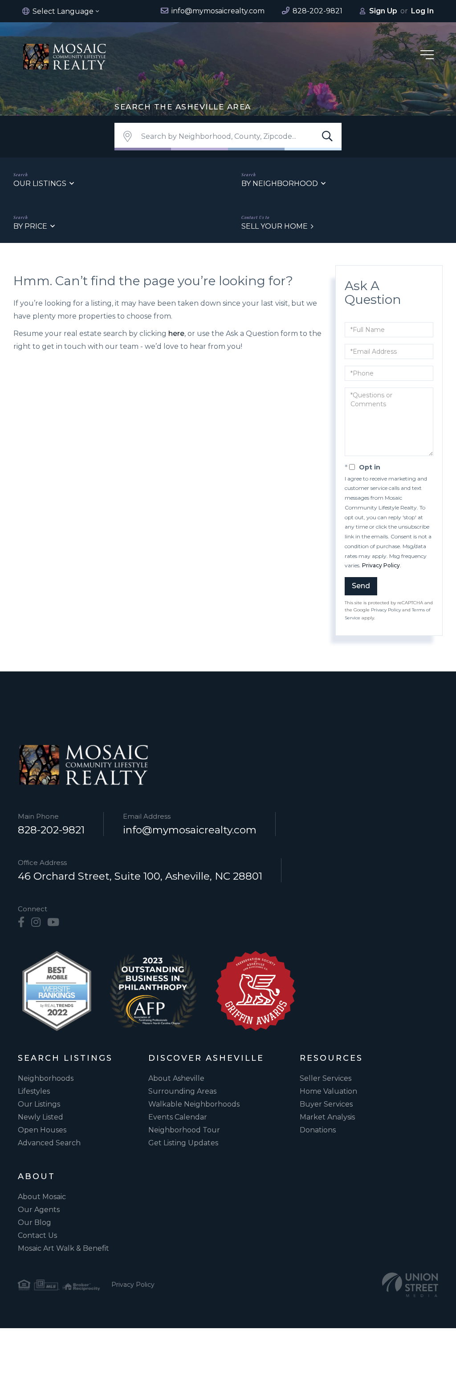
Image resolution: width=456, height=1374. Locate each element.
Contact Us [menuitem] (37, 1235)
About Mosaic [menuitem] (42, 1196)
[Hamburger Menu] (427, 56)
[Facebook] (21, 922)
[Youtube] (53, 922)
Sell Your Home (274, 226)
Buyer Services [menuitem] (326, 1104)
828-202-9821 (51, 830)
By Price (30, 226)
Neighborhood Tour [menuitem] (184, 1130)
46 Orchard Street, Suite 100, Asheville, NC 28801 (140, 876)
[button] (327, 136)
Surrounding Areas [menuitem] (182, 1091)
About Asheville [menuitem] (176, 1078)
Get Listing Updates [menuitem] (183, 1143)
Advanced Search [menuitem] (49, 1143)
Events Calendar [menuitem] (177, 1117)
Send (361, 586)
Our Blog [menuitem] (34, 1222)
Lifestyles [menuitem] (34, 1091)
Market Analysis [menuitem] (327, 1117)
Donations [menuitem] (318, 1130)
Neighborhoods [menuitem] (45, 1078)
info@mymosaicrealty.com (189, 830)
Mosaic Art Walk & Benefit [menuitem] (63, 1248)
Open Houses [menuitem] (42, 1130)
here (176, 333)
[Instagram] (36, 922)
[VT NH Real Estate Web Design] (410, 1285)
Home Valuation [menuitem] (328, 1091)
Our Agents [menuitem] (39, 1209)
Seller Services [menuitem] (325, 1078)
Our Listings (39, 183)
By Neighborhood (279, 183)
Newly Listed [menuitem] (40, 1117)
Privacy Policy (381, 565)
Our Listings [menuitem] (39, 1104)
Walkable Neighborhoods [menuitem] (194, 1104)
